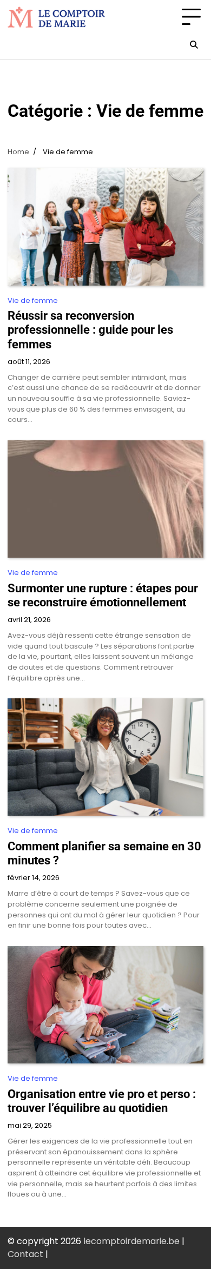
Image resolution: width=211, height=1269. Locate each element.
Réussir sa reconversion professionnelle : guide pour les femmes (90, 330)
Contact (25, 1254)
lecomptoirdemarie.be (131, 1241)
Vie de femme (33, 300)
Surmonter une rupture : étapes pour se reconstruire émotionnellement (103, 595)
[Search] (193, 45)
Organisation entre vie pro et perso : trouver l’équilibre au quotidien (102, 1101)
